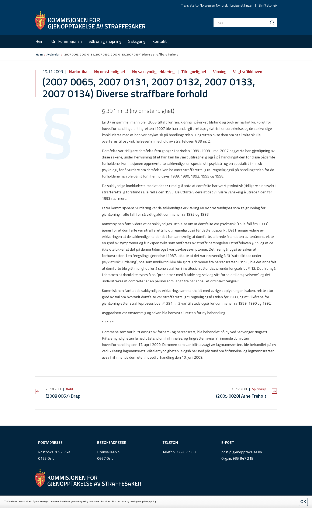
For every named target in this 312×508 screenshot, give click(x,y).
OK (303, 501)
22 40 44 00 (186, 452)
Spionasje (258, 388)
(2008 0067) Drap (63, 396)
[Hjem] (90, 20)
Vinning (219, 71)
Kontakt (159, 41)
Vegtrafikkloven (247, 71)
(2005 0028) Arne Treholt (241, 396)
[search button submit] (272, 22)
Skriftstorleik (268, 5)
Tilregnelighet (193, 71)
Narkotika (78, 71)
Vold (69, 388)
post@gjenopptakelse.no (241, 452)
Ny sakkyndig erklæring (153, 71)
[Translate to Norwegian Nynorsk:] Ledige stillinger (216, 5)
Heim (40, 41)
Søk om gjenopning (105, 41)
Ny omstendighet (109, 71)
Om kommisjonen (66, 41)
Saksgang (136, 41)
